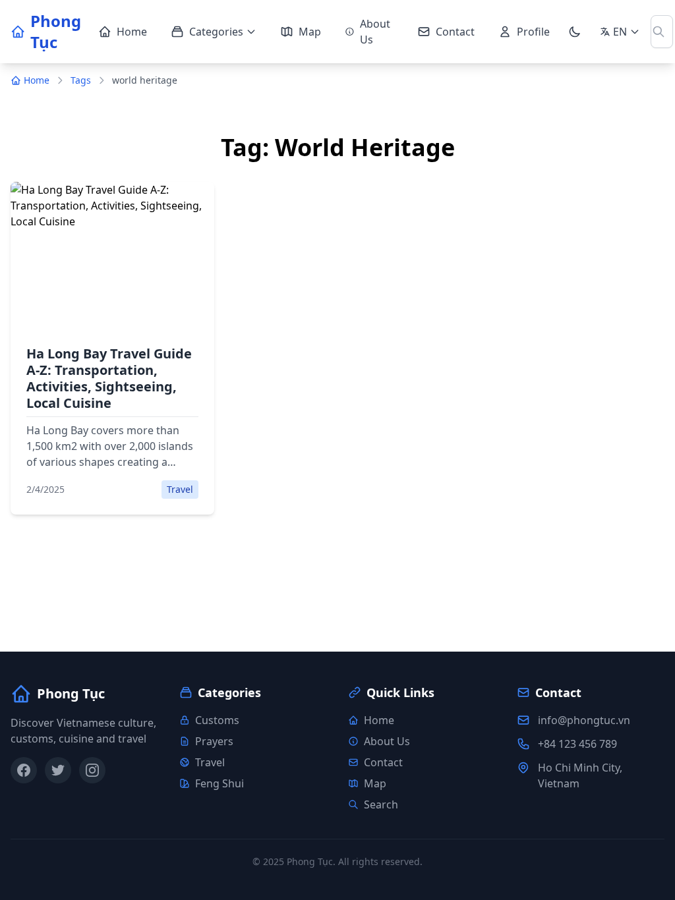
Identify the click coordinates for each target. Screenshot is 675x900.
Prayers (214, 741)
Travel (210, 762)
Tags (81, 80)
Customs (217, 720)
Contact (455, 31)
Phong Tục (55, 32)
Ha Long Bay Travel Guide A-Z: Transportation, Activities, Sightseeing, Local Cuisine (109, 378)
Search (381, 804)
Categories (216, 31)
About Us (375, 31)
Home (132, 31)
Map (310, 31)
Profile (533, 31)
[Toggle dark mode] (575, 31)
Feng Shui (219, 783)
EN (620, 31)
